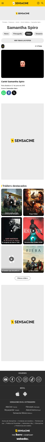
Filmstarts (30, 407)
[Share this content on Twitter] (14, 92)
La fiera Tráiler (33, 271)
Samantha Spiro (35, 22)
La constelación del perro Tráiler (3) (12, 214)
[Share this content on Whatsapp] (3, 92)
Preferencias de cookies (23, 426)
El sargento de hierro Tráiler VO (12, 242)
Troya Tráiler (33, 214)
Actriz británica (25, 22)
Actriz (17, 22)
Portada (4, 22)
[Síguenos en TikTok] (32, 379)
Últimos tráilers (22, 278)
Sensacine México (20, 413)
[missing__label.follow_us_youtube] (6, 379)
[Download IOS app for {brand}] (18, 394)
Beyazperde (9, 410)
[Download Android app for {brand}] (26, 394)
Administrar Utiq (27, 423)
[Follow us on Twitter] (19, 379)
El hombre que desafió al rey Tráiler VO (12, 271)
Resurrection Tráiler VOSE (33, 242)
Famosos (11, 22)
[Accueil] (20, 3)
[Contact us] (39, 379)
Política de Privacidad (13, 423)
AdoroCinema (31, 410)
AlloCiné (9, 407)
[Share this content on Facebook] (8, 92)
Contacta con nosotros (25, 421)
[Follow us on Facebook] (13, 379)
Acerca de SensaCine (9, 421)
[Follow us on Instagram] (26, 379)
